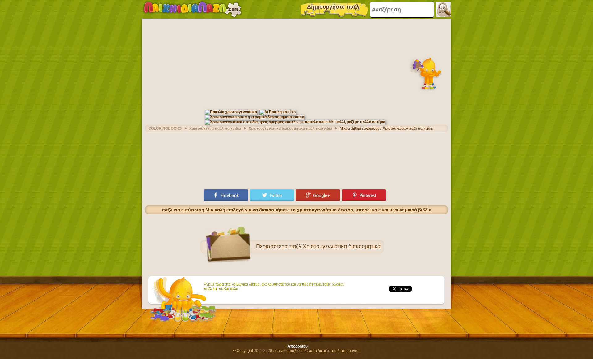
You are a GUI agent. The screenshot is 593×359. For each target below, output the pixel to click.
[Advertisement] (296, 63)
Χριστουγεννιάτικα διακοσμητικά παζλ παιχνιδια (290, 128)
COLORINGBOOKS (165, 128)
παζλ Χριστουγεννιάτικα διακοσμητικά (335, 246)
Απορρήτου (298, 346)
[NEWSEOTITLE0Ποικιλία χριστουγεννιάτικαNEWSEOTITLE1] (231, 112)
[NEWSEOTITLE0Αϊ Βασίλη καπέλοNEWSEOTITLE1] (277, 112)
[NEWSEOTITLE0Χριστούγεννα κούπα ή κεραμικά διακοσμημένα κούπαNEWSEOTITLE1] (254, 117)
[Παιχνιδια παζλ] (192, 9)
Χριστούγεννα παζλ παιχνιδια (215, 128)
